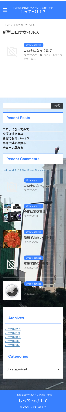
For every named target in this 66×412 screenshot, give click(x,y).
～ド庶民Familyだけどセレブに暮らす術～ (33, 394)
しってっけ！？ (33, 11)
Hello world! (9, 170)
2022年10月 (13, 337)
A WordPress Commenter (34, 170)
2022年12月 (13, 329)
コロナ (47, 55)
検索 (57, 105)
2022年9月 (12, 341)
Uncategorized (16, 369)
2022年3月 (12, 345)
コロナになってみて (38, 50)
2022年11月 (12, 333)
